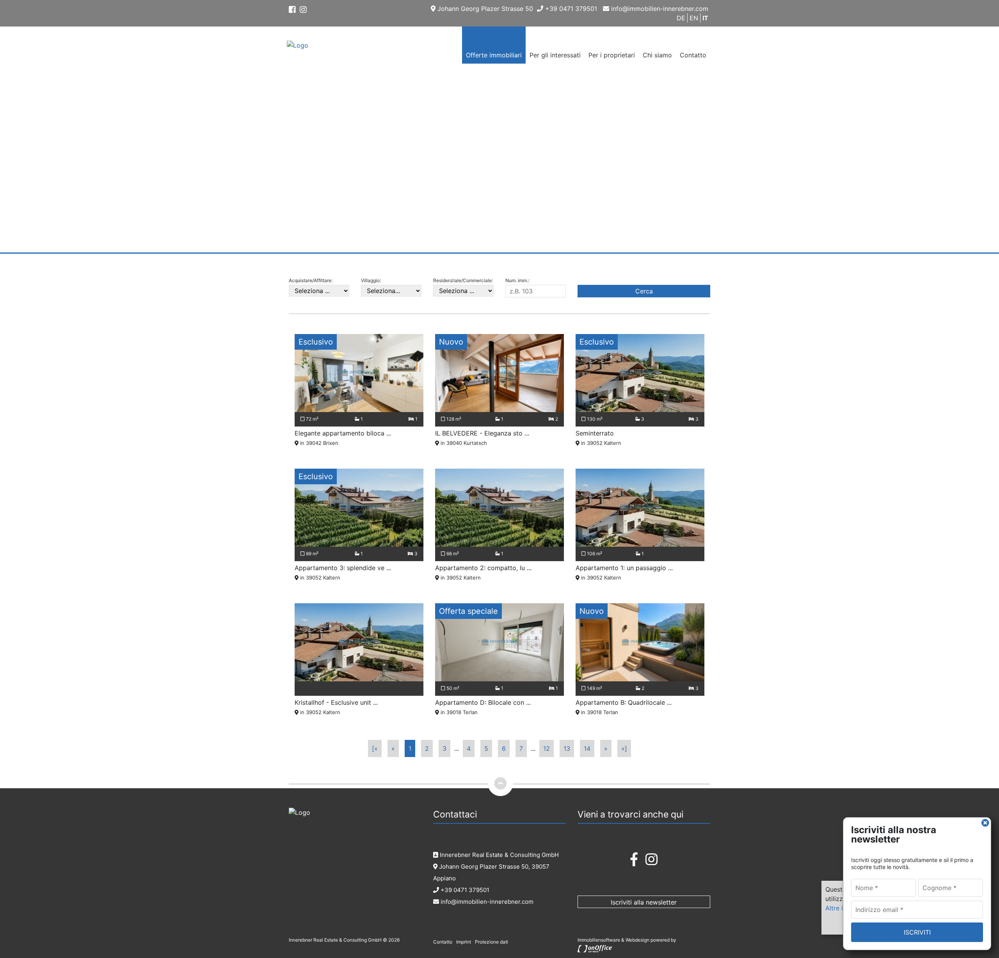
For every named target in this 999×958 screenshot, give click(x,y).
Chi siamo (657, 55)
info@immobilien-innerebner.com (658, 8)
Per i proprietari (611, 55)
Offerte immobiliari (494, 55)
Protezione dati (491, 942)
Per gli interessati (555, 55)
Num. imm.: (517, 280)
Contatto (693, 55)
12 (546, 748)
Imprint (463, 942)
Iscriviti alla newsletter (644, 902)
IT (705, 18)
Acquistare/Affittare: (310, 280)
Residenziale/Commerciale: (463, 280)
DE (681, 18)
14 (587, 748)
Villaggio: (371, 280)
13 (566, 748)
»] (624, 748)
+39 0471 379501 (570, 8)
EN (694, 18)
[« (375, 748)
